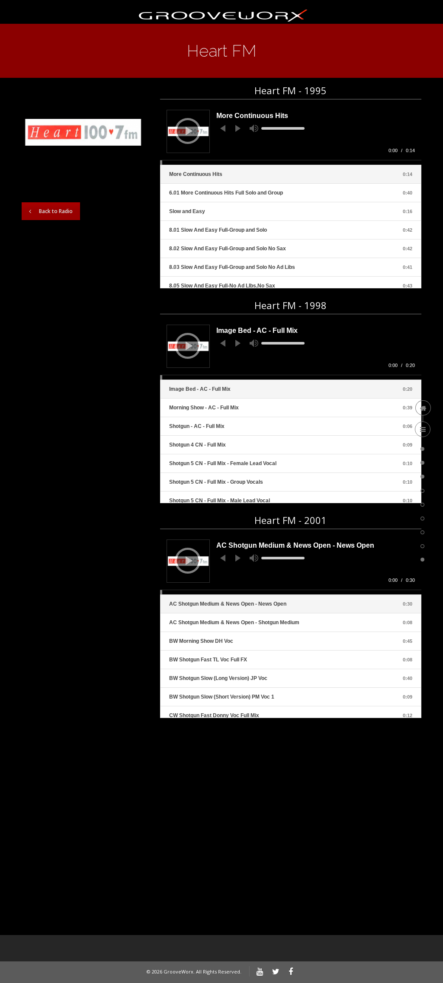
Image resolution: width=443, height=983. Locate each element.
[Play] (189, 131)
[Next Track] (238, 128)
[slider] (283, 128)
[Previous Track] (222, 128)
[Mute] (254, 128)
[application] (290, 134)
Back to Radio (56, 211)
